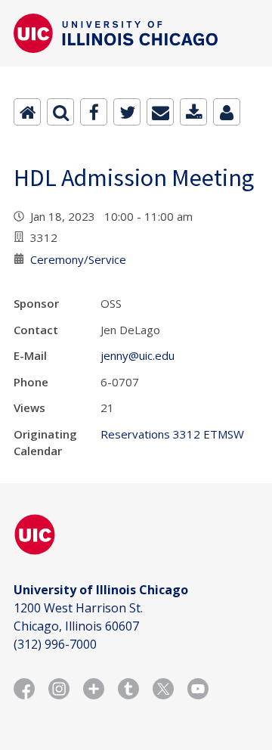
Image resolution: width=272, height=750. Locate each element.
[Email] (160, 112)
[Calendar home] (27, 112)
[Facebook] (93, 112)
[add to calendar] (193, 112)
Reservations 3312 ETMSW (172, 434)
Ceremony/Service (78, 259)
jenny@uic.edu (137, 355)
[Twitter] (127, 112)
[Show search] (60, 112)
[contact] (226, 112)
